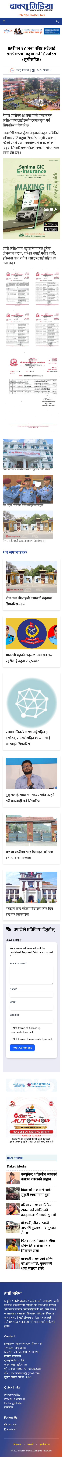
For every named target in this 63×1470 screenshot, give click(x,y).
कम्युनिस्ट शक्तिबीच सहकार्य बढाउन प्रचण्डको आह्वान (39, 1177)
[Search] (57, 21)
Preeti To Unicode (14, 1399)
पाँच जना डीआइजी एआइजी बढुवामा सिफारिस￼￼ (24, 541)
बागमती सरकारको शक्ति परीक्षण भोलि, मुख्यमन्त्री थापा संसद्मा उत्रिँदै (37, 1263)
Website (14, 1015)
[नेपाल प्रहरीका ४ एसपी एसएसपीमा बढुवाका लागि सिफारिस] (28, 453)
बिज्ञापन (17, 1444)
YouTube (11, 1424)
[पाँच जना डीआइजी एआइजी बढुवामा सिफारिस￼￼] (28, 525)
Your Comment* (18, 963)
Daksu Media (17, 1166)
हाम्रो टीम (8, 1407)
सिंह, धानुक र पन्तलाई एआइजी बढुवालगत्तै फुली (23, 505)
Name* (13, 989)
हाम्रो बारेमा (45, 1444)
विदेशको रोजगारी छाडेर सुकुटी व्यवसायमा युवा (36, 1192)
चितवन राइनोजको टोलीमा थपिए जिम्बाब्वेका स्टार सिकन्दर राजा (38, 1246)
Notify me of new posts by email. (32, 1039)
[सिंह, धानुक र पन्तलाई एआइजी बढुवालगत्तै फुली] (28, 489)
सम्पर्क (30, 1444)
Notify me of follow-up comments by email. (25, 1030)
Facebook (11, 1429)
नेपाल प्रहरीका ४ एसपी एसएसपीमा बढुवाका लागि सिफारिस (27, 469)
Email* (13, 1002)
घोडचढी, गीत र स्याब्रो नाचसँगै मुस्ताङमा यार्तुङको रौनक (38, 1228)
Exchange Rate (13, 1403)
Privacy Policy (12, 1394)
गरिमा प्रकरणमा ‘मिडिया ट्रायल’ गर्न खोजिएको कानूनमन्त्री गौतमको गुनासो (38, 1210)
